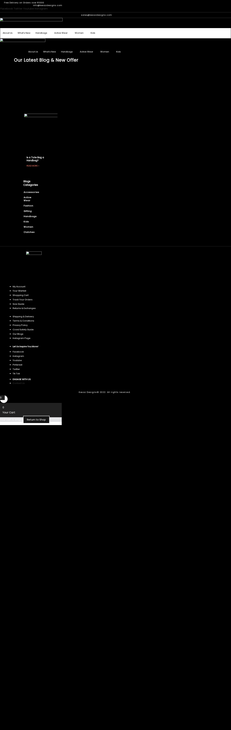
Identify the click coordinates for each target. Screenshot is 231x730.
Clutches (27, 232)
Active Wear (61, 33)
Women (79, 33)
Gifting (27, 211)
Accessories (27, 192)
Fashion (27, 205)
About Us (8, 33)
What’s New (24, 33)
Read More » (33, 165)
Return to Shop (36, 419)
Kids (93, 33)
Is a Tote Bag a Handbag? (35, 159)
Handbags (41, 33)
